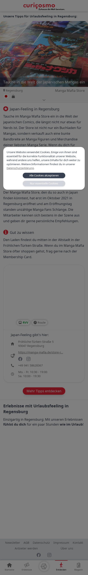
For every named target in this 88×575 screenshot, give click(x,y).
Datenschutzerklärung (20, 168)
